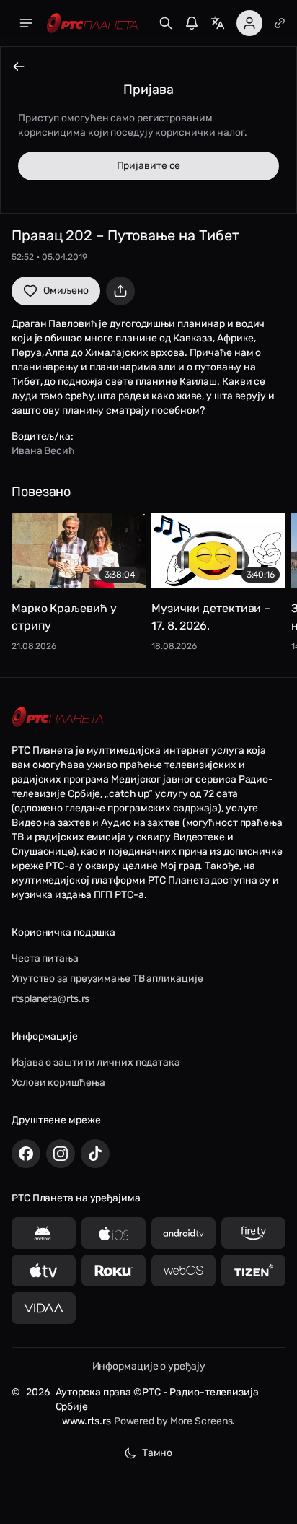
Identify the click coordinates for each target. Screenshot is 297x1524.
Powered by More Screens (173, 1421)
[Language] (218, 23)
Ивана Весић (43, 451)
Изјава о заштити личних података (96, 1062)
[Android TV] (183, 1233)
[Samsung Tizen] (253, 1270)
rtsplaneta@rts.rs (50, 999)
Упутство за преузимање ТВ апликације (107, 978)
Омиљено (66, 290)
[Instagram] (60, 1153)
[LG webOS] (183, 1270)
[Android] (44, 1233)
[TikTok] (95, 1153)
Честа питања (45, 958)
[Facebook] (26, 1153)
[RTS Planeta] (92, 23)
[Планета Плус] (279, 23)
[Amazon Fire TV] (253, 1233)
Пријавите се (149, 166)
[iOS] (113, 1233)
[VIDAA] (44, 1308)
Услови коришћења (58, 1082)
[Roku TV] (113, 1270)
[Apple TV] (44, 1270)
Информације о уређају (148, 1366)
